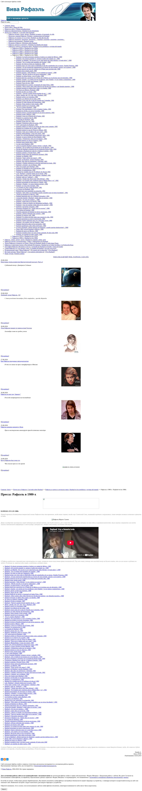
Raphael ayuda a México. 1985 (25, 114)
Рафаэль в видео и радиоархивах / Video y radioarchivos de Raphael (26, 241)
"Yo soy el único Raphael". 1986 (26, 107)
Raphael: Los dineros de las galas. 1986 (28, 99)
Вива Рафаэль (6, 769)
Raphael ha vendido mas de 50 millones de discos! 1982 (33, 172)
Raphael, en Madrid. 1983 (24, 156)
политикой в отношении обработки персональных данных (109, 777)
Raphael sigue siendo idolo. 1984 (26, 142)
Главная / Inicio (9, 25)
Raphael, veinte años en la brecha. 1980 (28, 201)
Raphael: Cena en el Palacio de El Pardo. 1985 (30, 116)
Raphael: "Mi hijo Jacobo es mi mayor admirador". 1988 (33, 74)
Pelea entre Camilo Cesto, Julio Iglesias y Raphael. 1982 (33, 175)
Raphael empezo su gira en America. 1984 (29, 140)
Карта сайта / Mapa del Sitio (14, 27)
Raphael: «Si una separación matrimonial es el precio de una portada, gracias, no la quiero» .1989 (45, 67)
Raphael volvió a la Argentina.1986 (27, 97)
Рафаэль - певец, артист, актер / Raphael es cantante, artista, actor (25, 240)
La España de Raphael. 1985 (25, 119)
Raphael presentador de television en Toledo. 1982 (31, 182)
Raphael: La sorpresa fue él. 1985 (26, 118)
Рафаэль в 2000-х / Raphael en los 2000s (25, 52)
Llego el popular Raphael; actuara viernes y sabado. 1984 (33, 146)
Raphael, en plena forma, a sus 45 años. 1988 (30, 76)
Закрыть (4, 789)
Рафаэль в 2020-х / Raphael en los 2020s (25, 48)
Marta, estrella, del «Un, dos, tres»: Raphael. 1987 (31, 95)
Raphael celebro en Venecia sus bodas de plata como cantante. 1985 (37, 126)
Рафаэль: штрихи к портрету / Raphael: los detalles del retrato (28, 45)
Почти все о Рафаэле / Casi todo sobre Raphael (19, 32)
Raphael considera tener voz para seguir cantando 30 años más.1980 (37, 233)
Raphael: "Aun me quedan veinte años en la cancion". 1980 (34, 205)
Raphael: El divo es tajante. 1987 (26, 92)
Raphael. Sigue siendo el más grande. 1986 (29, 104)
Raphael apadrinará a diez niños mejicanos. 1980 (31, 226)
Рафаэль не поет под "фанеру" (11, 394)
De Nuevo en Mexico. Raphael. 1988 (27, 90)
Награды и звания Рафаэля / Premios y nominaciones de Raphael (29, 36)
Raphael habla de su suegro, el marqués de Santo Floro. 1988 (35, 85)
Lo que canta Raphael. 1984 (24, 144)
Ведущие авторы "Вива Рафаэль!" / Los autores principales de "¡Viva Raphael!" (30, 252)
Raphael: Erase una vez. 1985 (25, 121)
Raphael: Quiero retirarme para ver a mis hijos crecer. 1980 (34, 220)
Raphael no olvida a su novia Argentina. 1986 (30, 111)
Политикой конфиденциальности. (45, 766)
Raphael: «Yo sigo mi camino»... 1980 (28, 199)
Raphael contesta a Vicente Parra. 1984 (28, 152)
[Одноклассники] (4, 759)
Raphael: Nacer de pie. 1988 (25, 83)
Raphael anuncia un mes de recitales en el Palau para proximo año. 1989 (38, 69)
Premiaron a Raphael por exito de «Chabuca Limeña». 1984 (34, 151)
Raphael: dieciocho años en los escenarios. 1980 (31, 224)
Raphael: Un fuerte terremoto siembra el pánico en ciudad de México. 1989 (39, 57)
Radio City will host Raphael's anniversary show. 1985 (33, 135)
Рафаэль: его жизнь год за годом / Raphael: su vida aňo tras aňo (29, 38)
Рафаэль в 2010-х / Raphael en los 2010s (25, 50)
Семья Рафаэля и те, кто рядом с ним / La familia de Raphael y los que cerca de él (30, 248)
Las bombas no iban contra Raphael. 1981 (29, 187)
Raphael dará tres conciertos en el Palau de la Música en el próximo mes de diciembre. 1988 (44, 78)
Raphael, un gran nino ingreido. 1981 (27, 186)
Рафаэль (3, 20)
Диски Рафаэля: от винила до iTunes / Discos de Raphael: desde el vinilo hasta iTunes (31, 243)
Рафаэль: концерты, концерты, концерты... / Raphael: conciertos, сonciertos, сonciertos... (37, 39)
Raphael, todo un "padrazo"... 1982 (27, 177)
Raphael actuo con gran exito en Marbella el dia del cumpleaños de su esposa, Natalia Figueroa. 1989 (47, 65)
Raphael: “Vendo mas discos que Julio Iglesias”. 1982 (32, 179)
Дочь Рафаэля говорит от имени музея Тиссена (16, 328)
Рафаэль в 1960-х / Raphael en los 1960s (25, 238)
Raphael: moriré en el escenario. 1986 (27, 105)
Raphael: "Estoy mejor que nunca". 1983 (28, 158)
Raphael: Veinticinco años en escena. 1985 (29, 123)
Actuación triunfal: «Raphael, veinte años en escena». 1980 (34, 198)
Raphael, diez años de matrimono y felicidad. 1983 (31, 161)
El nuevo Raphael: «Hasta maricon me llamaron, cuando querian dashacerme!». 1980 (42, 227)
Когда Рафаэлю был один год (10, 460)
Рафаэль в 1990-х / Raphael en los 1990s (25, 53)
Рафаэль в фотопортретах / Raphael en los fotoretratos (22, 31)
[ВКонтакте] (2, 759)
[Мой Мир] (7, 759)
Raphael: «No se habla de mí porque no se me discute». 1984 (35, 147)
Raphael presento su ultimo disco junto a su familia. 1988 (33, 88)
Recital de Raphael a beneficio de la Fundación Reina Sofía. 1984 (36, 149)
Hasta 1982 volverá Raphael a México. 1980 (29, 229)
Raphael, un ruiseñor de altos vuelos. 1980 (29, 234)
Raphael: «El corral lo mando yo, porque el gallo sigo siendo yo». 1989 (38, 58)
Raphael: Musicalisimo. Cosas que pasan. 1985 (30, 133)
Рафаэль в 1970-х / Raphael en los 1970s (25, 236)
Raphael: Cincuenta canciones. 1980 (27, 206)
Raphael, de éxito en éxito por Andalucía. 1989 (30, 64)
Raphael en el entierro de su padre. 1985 (28, 128)
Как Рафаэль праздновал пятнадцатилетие (15, 361)
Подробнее (5, 290)
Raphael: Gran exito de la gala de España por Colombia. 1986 (35, 100)
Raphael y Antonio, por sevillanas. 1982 (28, 165)
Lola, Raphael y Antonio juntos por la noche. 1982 (31, 173)
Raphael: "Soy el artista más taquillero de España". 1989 (33, 62)
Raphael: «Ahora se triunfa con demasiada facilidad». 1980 (34, 203)
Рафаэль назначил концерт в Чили (12, 427)
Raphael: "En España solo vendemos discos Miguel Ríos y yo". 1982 (37, 180)
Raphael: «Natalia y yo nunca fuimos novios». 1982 (32, 184)
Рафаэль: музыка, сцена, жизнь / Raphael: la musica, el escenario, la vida (31, 34)
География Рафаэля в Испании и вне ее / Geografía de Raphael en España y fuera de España (34, 246)
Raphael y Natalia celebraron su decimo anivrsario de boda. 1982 (36, 163)
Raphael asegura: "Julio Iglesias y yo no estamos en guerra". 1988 (36, 72)
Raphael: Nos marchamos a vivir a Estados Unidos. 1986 (33, 109)
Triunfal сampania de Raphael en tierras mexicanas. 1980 (33, 212)
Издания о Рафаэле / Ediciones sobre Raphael (23, 43)
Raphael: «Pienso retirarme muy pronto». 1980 (30, 213)
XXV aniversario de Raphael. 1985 (27, 125)
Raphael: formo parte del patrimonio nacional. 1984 (32, 154)
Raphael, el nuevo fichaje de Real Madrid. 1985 (30, 137)
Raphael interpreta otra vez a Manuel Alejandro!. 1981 (32, 196)
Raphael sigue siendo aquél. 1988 (26, 71)
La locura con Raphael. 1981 (25, 189)
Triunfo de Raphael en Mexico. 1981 (27, 194)
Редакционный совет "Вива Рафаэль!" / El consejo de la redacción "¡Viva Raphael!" (31, 250)
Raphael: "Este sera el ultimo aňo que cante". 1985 (31, 132)
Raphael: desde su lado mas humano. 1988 (29, 81)
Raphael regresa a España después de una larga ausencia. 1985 (35, 112)
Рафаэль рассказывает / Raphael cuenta (21, 41)
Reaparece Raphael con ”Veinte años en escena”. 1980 (33, 208)
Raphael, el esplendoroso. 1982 (25, 170)
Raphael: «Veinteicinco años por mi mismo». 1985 (31, 139)
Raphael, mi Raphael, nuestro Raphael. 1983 (29, 159)
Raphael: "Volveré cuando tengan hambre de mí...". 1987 (33, 93)
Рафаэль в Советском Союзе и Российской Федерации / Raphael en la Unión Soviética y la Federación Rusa (39, 245)
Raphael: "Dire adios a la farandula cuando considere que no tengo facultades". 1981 (42, 193)
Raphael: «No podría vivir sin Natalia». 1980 (30, 222)
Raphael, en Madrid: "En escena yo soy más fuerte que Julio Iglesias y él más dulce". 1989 (43, 60)
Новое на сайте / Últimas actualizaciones (17, 29)
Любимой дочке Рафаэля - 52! (10, 295)
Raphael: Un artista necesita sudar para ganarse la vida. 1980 (34, 217)
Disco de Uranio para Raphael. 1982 (27, 166)
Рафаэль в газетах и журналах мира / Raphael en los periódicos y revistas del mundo (35, 46)
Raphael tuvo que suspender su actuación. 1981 (30, 191)
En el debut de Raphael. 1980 (25, 210)
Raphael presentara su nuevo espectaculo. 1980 (30, 219)
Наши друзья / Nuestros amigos (14, 253)
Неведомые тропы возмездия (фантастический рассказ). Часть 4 (22, 262)
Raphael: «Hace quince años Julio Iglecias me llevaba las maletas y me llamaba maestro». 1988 (45, 86)
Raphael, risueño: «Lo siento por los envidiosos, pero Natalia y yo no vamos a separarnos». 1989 (45, 79)
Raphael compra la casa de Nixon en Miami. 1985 (31, 130)
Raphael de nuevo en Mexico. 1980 (27, 231)
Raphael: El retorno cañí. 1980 (25, 215)
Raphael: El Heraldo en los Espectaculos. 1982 (30, 168)
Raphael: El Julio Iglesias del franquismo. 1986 (30, 102)
